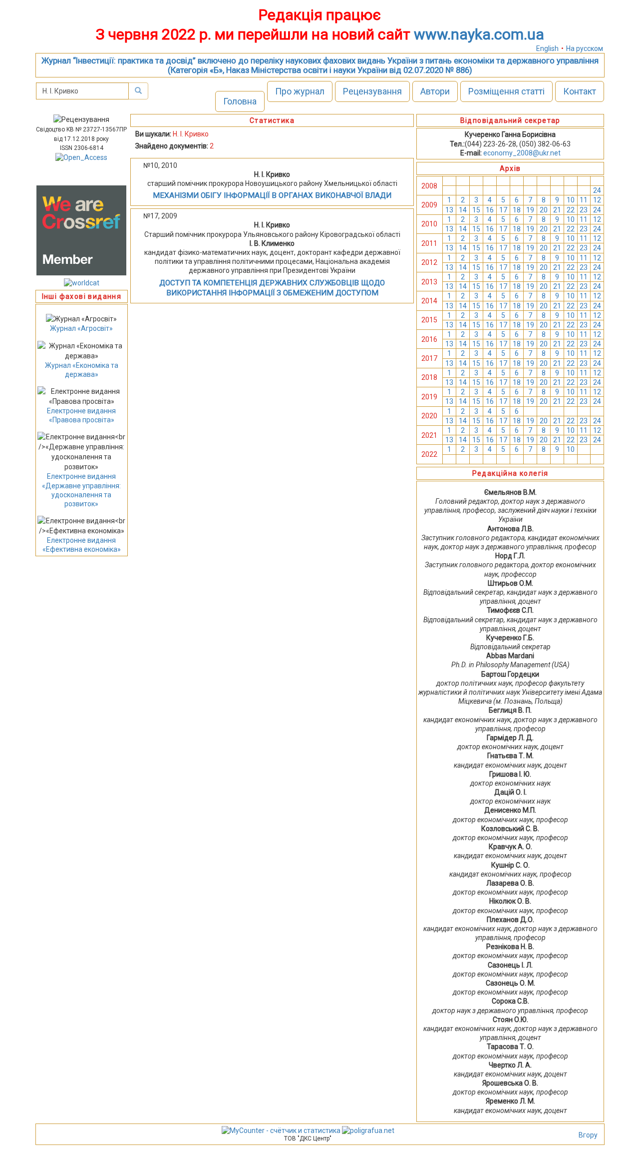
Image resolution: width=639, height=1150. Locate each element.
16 (490, 210)
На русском (584, 48)
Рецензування (372, 91)
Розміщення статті (506, 91)
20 (544, 210)
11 (584, 200)
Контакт (579, 91)
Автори (435, 91)
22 (571, 210)
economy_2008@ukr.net (522, 153)
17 (503, 210)
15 (476, 210)
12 (597, 200)
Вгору (588, 1135)
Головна (240, 101)
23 (584, 210)
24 (597, 190)
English (547, 48)
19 (530, 210)
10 (571, 200)
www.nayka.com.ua (479, 34)
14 (463, 210)
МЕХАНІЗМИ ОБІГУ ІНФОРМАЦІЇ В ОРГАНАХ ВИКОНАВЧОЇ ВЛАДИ (272, 195)
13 (449, 210)
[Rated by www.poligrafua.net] (368, 1130)
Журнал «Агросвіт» (81, 328)
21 (557, 210)
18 (517, 210)
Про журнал (299, 91)
